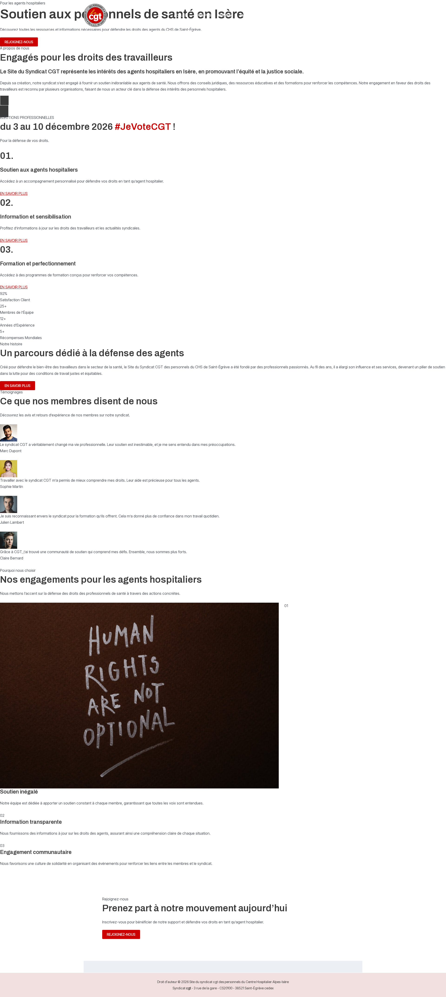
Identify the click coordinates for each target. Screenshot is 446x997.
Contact (264, 15)
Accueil (180, 15)
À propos (202, 15)
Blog (244, 15)
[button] (343, 15)
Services (225, 15)
